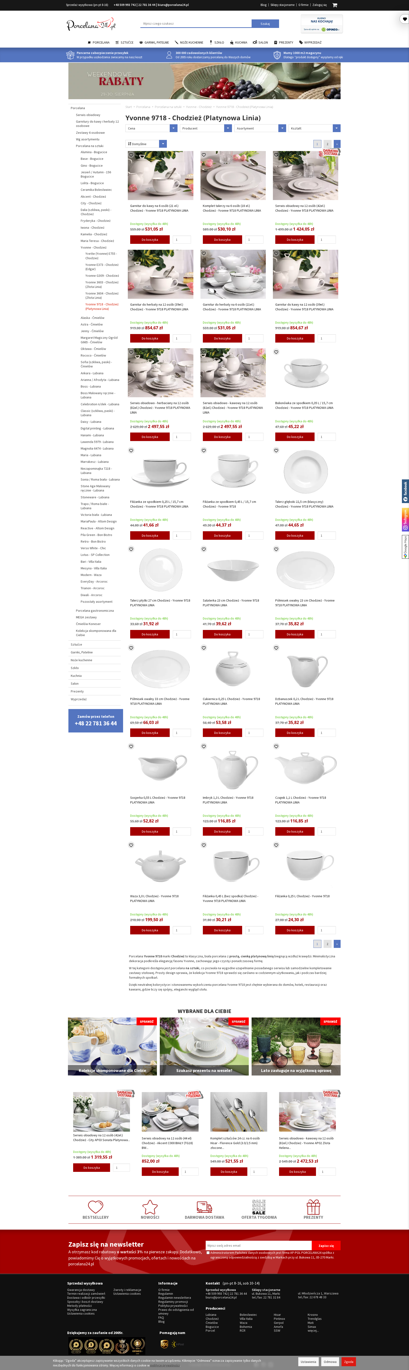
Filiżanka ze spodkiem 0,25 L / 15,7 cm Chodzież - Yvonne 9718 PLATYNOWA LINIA (159, 504)
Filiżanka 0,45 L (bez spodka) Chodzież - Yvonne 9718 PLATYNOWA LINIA (230, 898)
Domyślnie (139, 144)
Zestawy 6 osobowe (90, 132)
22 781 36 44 (146, 5)
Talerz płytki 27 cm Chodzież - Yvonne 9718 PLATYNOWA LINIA (160, 602)
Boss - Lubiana (91, 386)
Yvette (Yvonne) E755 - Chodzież (101, 255)
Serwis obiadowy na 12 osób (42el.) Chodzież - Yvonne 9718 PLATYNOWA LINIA (304, 208)
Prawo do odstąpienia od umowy (176, 1312)
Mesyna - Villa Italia (94, 568)
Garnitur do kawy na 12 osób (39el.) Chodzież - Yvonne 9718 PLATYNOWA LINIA (304, 306)
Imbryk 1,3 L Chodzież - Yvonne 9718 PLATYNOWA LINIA (228, 799)
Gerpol (279, 1323)
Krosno (313, 1315)
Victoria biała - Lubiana (96, 515)
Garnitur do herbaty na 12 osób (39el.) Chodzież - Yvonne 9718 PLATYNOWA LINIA (159, 306)
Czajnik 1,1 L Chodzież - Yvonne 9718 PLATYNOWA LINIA (300, 799)
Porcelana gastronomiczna (95, 610)
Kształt (296, 128)
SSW (277, 1331)
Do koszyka (150, 239)
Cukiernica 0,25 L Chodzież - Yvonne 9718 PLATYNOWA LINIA (231, 701)
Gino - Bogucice (92, 165)
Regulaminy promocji (173, 1302)
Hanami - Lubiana (92, 435)
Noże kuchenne (191, 42)
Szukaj (265, 24)
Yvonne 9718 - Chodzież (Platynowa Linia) (102, 306)
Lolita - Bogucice (92, 183)
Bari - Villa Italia (91, 561)
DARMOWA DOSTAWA (204, 1217)
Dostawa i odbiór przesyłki (86, 1298)
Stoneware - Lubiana (95, 497)
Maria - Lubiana (91, 455)
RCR (242, 1331)
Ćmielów (212, 1323)
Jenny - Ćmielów (92, 331)
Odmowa (330, 1362)
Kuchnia (241, 42)
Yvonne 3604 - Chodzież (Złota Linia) (102, 295)
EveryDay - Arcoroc (94, 581)
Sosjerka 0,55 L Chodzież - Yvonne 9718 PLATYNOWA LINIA (157, 799)
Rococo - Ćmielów (93, 355)
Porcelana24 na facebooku (405, 491)
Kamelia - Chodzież (94, 234)
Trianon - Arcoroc (93, 588)
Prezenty (286, 42)
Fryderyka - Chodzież (96, 221)
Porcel (210, 1331)
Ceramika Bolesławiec (96, 189)
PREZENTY (313, 1217)
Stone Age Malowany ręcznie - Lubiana (95, 488)
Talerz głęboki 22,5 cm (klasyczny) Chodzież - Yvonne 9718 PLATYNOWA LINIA (304, 504)
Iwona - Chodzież (92, 227)
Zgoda (348, 1362)
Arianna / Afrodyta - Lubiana (100, 380)
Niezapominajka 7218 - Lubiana (96, 470)
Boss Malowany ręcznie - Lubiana (98, 395)
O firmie (303, 5)
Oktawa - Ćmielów (93, 349)
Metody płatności (79, 1306)
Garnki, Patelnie (157, 42)
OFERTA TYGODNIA (259, 1217)
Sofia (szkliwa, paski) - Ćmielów (96, 364)
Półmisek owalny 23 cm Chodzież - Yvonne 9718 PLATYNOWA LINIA (305, 602)
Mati (311, 1323)
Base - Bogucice (92, 158)
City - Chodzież (91, 203)
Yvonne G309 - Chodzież (102, 275)
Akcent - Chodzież (93, 196)
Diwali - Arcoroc (91, 595)
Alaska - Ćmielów (92, 318)
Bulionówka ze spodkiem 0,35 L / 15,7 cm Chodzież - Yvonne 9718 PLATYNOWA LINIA (304, 405)
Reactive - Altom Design (97, 528)
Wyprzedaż (313, 42)
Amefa (278, 1327)
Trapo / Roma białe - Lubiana (95, 506)
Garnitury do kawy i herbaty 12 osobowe (97, 123)
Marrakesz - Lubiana (95, 462)
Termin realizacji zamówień (86, 1294)
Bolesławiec (248, 1315)
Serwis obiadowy (88, 115)
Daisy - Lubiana (91, 421)
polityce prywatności (165, 1365)
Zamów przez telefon (96, 720)
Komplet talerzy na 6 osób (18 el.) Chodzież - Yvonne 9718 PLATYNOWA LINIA (232, 208)
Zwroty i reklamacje (127, 1290)
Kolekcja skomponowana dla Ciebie (96, 633)
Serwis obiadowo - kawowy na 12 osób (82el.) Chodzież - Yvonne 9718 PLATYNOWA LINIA (233, 408)
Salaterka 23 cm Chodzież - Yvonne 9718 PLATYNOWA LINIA (231, 602)
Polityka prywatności (173, 1306)
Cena (131, 128)
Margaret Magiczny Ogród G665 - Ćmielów (99, 339)
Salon (263, 42)
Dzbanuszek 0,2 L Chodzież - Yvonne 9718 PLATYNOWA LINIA (304, 701)
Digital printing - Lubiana (97, 428)
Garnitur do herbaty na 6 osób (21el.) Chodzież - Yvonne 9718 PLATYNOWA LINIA (232, 306)
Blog (264, 5)
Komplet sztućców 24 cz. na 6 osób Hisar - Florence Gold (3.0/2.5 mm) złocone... (235, 1143)
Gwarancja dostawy (81, 1290)
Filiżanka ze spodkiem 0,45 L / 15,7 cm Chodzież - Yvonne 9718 (229, 504)
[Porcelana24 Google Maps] (405, 547)
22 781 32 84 (271, 1297)
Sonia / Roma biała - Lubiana (100, 479)
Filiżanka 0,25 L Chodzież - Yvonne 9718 (302, 896)
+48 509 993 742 (125, 5)
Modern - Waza (91, 575)
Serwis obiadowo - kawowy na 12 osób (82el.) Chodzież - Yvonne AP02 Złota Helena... (306, 1143)
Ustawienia (308, 1362)
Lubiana (211, 1315)
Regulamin (165, 1294)
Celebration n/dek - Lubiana (100, 404)
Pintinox (279, 1319)
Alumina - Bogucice (94, 152)
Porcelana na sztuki (89, 146)
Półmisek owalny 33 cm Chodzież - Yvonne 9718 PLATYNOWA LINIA (160, 701)
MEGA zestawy (86, 617)
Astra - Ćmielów (92, 324)
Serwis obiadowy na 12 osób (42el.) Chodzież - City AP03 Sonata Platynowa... (101, 1137)
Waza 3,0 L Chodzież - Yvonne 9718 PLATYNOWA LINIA (154, 898)
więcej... (313, 1331)
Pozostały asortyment (96, 601)
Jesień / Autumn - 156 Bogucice (96, 174)
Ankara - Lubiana (92, 373)
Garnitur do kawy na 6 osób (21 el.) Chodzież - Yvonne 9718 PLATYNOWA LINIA (159, 208)
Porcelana (101, 42)
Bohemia (246, 1327)
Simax (312, 1327)
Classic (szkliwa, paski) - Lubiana (98, 413)
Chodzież (212, 1319)
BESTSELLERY (96, 1217)
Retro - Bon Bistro (93, 541)
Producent (189, 128)
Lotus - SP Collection (95, 555)
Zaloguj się (319, 5)
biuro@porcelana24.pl (173, 5)
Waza (243, 1323)
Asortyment (245, 128)
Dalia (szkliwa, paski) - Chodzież (96, 212)
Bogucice (212, 1327)
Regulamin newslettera (174, 1298)
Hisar (277, 1315)
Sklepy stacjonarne (282, 5)
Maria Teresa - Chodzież (97, 241)
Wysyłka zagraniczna (82, 1310)
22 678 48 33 (317, 1297)
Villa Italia (246, 1319)
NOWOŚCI (150, 1217)
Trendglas (315, 1319)
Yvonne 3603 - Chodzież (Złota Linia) (102, 284)
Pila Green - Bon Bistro (96, 535)
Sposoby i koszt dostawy (85, 1302)
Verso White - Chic (93, 548)
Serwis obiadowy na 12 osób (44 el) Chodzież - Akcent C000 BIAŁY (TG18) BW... (167, 1143)
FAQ (161, 1318)
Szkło (219, 42)
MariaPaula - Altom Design (99, 521)
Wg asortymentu (87, 139)
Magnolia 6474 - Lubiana (97, 448)
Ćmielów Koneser (88, 624)
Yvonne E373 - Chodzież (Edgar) (102, 267)
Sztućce (127, 42)
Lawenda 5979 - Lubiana (97, 442)
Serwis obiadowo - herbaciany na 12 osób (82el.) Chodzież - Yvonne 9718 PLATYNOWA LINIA (160, 408)
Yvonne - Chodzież (94, 247)
